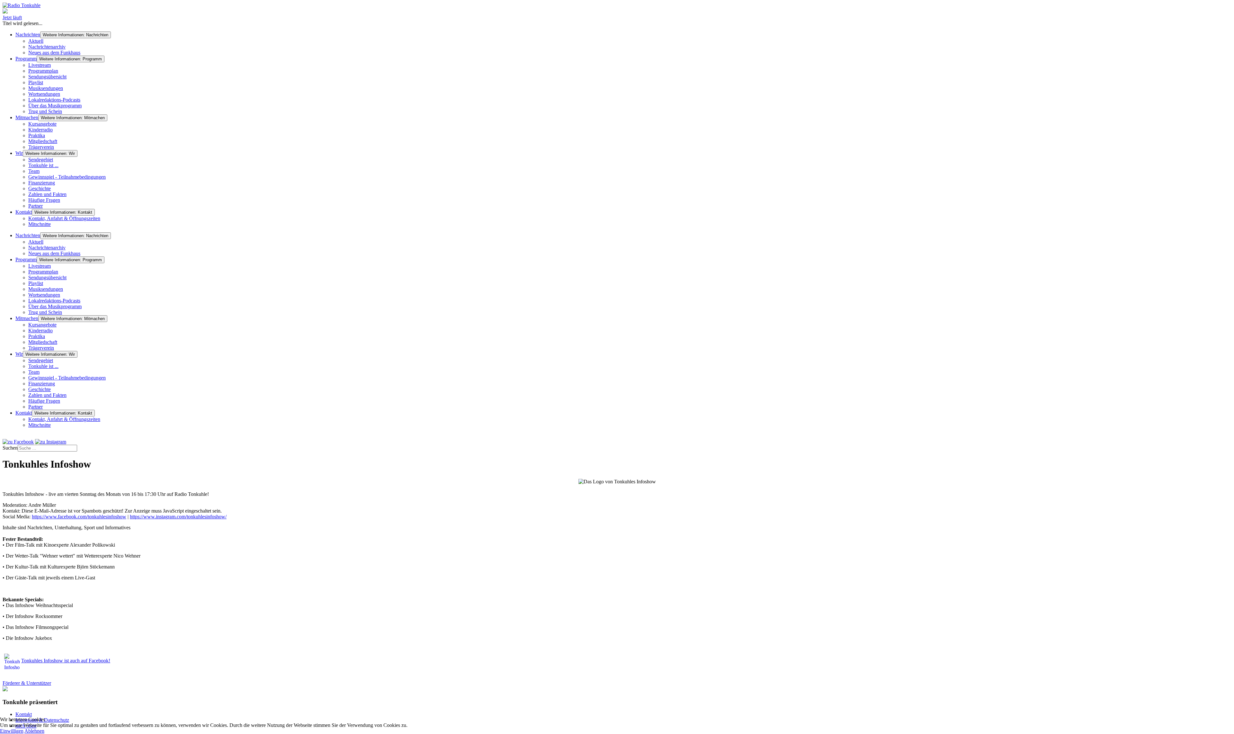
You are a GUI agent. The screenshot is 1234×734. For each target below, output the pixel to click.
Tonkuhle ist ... (43, 165)
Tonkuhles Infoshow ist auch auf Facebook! (65, 660)
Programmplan (43, 71)
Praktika (36, 135)
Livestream (39, 65)
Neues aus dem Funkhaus (54, 52)
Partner (35, 206)
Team (34, 171)
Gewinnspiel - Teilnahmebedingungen (67, 177)
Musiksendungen (45, 88)
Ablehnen (34, 731)
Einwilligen (11, 731)
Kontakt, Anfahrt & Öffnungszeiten (64, 218)
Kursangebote (42, 124)
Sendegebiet (40, 159)
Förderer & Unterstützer (27, 683)
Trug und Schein (45, 111)
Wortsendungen (44, 94)
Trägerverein (41, 147)
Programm (26, 58)
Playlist (35, 82)
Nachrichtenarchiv (47, 46)
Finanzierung (41, 182)
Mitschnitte (39, 224)
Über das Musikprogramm (55, 105)
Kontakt (23, 212)
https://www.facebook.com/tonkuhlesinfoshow (79, 516)
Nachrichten (27, 34)
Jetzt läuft (12, 17)
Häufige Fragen (44, 200)
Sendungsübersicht (47, 76)
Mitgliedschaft (42, 141)
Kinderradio (40, 129)
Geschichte (39, 188)
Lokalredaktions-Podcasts (54, 100)
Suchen (10, 448)
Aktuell (35, 41)
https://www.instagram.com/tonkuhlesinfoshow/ (178, 516)
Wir (19, 153)
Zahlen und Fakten (47, 194)
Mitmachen (26, 117)
